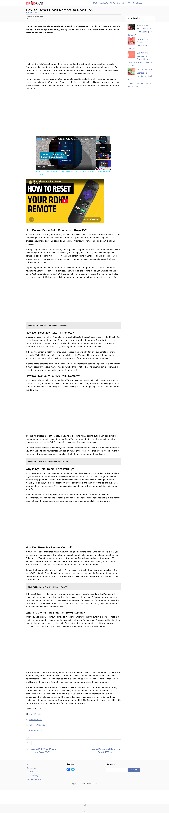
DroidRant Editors (33, 13)
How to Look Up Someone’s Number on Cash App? (140, 74)
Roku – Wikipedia (37, 725)
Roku (28, 743)
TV (27, 18)
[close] (85, 805)
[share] (92, 138)
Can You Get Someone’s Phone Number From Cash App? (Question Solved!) (140, 59)
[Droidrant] (43, 3)
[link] (39, 139)
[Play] (104, 155)
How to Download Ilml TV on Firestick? (139, 85)
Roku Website (34, 714)
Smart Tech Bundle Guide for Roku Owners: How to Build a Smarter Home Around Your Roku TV (65, 139)
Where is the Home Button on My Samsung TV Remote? (140, 30)
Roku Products (35, 730)
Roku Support (35, 719)
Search (134, 770)
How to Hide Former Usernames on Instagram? (139, 44)
